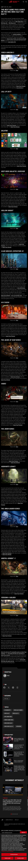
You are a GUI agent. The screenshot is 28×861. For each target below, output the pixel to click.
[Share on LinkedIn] (13, 687)
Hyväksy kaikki (20, 858)
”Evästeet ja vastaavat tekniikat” (7, 851)
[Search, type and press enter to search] (23, 1)
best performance (21, 288)
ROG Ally (6, 698)
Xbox (17, 70)
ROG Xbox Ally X (12, 23)
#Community (7, 710)
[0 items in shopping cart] (26, 1)
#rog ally (6, 713)
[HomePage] (2, 820)
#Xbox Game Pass (8, 720)
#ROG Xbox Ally (8, 723)
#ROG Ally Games (18, 710)
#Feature (18, 726)
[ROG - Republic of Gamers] (14, 2)
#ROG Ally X (15, 713)
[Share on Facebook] (4, 687)
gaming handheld (17, 34)
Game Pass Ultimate (15, 127)
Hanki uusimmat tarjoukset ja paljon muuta (11, 830)
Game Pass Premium (20, 86)
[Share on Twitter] (9, 687)
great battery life (12, 42)
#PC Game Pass (8, 716)
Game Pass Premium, (11, 125)
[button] (2, 2)
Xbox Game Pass (19, 21)
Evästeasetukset (14, 854)
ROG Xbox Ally (4, 23)
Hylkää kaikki (7, 858)
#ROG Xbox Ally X (8, 726)
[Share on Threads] (17, 687)
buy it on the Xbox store (16, 295)
